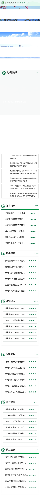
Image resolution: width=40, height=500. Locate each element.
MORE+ (36, 73)
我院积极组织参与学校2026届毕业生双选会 (22, 457)
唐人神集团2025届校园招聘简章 (17, 481)
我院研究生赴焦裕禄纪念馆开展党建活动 (21, 386)
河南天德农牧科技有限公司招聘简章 (19, 487)
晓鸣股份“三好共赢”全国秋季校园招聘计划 (21, 475)
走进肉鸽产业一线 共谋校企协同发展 (19, 213)
